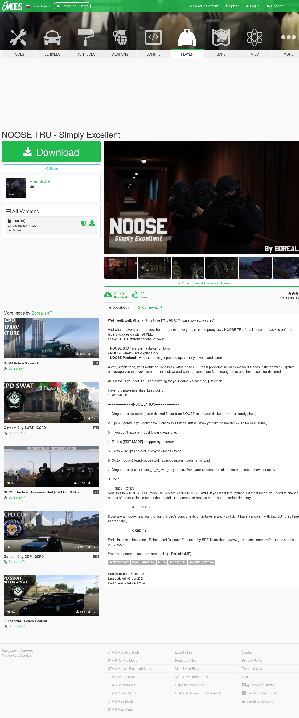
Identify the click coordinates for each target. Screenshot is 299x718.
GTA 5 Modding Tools (123, 652)
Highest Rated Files (189, 685)
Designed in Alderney (17, 650)
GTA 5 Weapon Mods (123, 676)
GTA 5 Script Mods (121, 685)
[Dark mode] (292, 6)
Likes (143, 297)
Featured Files (185, 660)
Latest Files (183, 652)
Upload (233, 6)
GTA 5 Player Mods (122, 693)
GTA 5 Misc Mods (121, 709)
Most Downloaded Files (192, 676)
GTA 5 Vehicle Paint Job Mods (130, 668)
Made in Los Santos (16, 655)
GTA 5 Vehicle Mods (122, 660)
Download (56, 152)
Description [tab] (120, 307)
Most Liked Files (187, 668)
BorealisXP (40, 181)
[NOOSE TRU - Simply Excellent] (120, 267)
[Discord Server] (32, 186)
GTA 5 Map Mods (120, 701)
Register (277, 6)
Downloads (121, 297)
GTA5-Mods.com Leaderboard (197, 693)
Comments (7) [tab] (152, 307)
